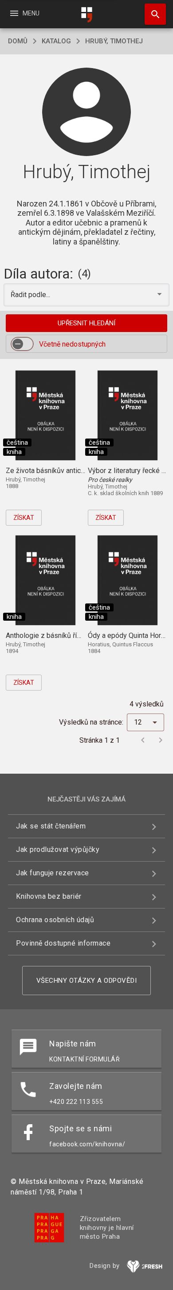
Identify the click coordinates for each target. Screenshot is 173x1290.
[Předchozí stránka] (143, 740)
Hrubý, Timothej (114, 41)
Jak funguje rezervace (52, 873)
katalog (56, 41)
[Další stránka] (160, 740)
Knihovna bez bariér (49, 896)
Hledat (152, 14)
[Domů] (86, 15)
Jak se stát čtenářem (51, 826)
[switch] (22, 344)
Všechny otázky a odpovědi (86, 981)
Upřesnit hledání (86, 323)
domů (18, 41)
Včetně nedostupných (72, 344)
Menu (24, 13)
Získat (23, 517)
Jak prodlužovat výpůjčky (57, 849)
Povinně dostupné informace (63, 943)
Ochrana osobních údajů (55, 920)
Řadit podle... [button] (31, 294)
